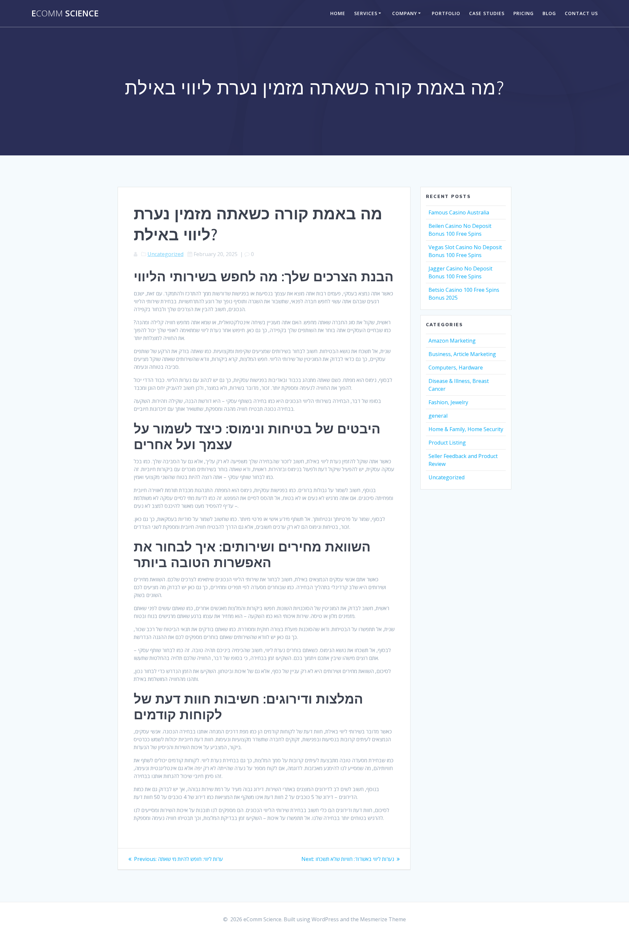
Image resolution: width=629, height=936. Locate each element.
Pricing (523, 13)
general (438, 415)
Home (337, 13)
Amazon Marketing (452, 340)
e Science (65, 13)
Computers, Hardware (456, 367)
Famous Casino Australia (459, 212)
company (404, 13)
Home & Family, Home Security (466, 429)
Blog (549, 13)
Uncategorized (165, 254)
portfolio (446, 13)
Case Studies (487, 13)
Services (365, 13)
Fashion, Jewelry (448, 402)
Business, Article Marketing (462, 354)
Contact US (581, 13)
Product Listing (447, 442)
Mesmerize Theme (383, 919)
